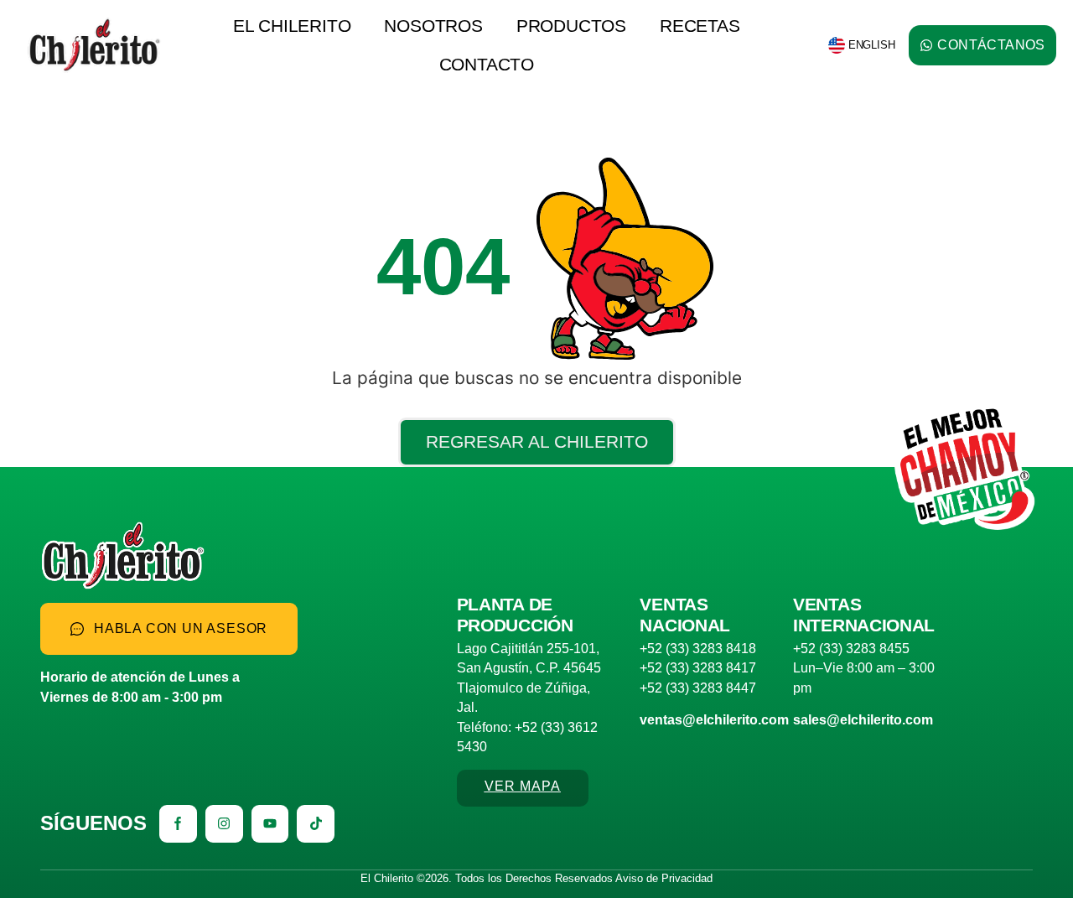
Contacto (486, 64)
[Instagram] (224, 824)
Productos (571, 25)
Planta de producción (515, 614)
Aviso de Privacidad (664, 878)
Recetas (700, 25)
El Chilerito (292, 25)
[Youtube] (270, 824)
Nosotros (433, 25)
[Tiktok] (315, 824)
